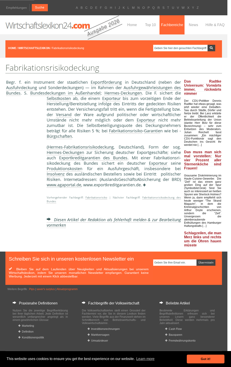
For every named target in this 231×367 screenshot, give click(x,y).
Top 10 (150, 25)
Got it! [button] (205, 359)
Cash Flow (174, 329)
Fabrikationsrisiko (126, 130)
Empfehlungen (16, 7)
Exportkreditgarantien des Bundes (93, 157)
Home (132, 25)
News (193, 25)
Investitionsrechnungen (105, 329)
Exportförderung (106, 82)
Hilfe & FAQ (215, 25)
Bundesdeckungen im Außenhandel (65, 93)
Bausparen (174, 334)
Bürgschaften (59, 136)
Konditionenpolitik (32, 337)
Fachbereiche (172, 25)
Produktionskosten (64, 168)
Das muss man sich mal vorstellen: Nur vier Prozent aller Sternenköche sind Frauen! (202, 160)
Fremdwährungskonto (181, 340)
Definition (27, 331)
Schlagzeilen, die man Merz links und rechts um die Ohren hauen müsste (202, 239)
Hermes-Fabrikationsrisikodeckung (81, 147)
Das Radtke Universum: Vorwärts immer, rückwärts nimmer (202, 87)
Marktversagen (99, 334)
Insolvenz (56, 174)
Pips (32, 289)
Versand (64, 114)
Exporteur (111, 98)
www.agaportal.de (64, 184)
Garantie (152, 130)
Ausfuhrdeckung (21, 87)
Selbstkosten (59, 98)
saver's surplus (46, 289)
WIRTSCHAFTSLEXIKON (34, 48)
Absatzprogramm (67, 289)
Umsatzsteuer (99, 340)
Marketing (27, 325)
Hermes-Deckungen (123, 93)
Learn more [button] (145, 359)
